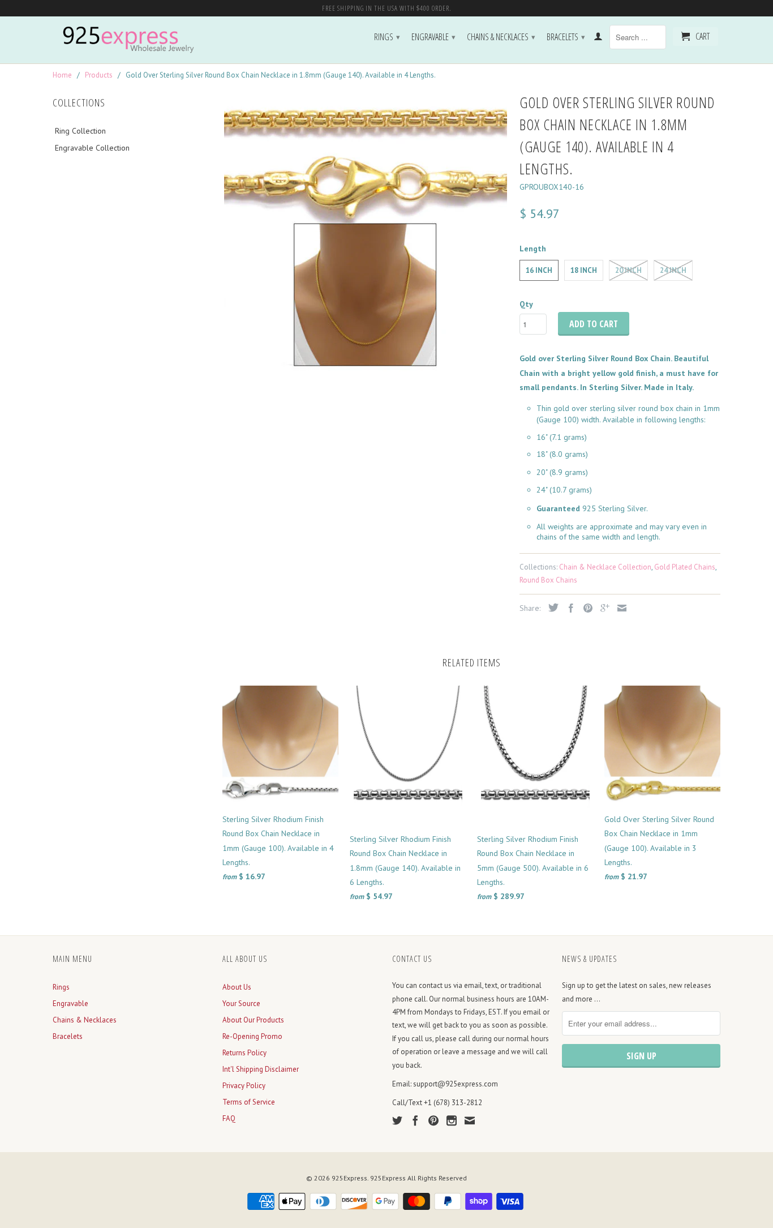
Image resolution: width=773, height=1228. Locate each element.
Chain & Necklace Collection (605, 567)
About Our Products (253, 1020)
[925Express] (132, 40)
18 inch (583, 270)
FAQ (228, 1118)
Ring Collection (80, 131)
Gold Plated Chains (684, 567)
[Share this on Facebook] (568, 608)
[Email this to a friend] (619, 608)
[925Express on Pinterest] (433, 1120)
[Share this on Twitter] (551, 607)
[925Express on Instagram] (451, 1120)
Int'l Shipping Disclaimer (260, 1069)
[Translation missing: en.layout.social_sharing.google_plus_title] (602, 608)
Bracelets (566, 37)
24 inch (673, 270)
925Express (349, 1178)
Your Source (241, 1003)
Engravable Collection (92, 148)
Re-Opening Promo (252, 1036)
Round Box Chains (548, 580)
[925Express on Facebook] (415, 1120)
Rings (387, 37)
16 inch (539, 270)
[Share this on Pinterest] (585, 608)
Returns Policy (244, 1053)
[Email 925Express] (470, 1120)
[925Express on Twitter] (397, 1120)
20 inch (628, 270)
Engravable (433, 37)
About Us (236, 987)
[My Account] (598, 38)
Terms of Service (248, 1102)
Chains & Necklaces (501, 37)
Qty (526, 304)
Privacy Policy (243, 1085)
